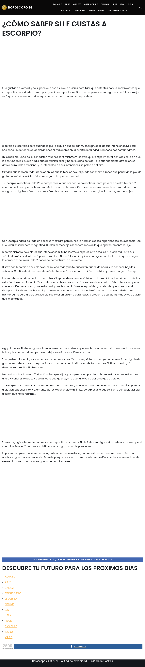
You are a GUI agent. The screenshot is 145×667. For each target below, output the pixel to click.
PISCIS (8, 621)
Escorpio (80, 10)
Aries (67, 4)
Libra (114, 4)
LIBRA (8, 615)
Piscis (129, 4)
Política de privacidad (73, 661)
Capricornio (91, 4)
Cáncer (77, 4)
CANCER (9, 587)
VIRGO (8, 637)
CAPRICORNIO (13, 593)
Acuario (57, 4)
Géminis (105, 4)
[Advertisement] (70, 62)
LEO (7, 610)
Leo (122, 4)
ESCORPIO (11, 599)
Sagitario (66, 10)
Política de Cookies (101, 661)
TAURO (9, 632)
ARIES (8, 582)
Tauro (91, 10)
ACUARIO (10, 576)
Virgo (100, 10)
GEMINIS (9, 604)
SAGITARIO (11, 626)
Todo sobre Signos (117, 10)
